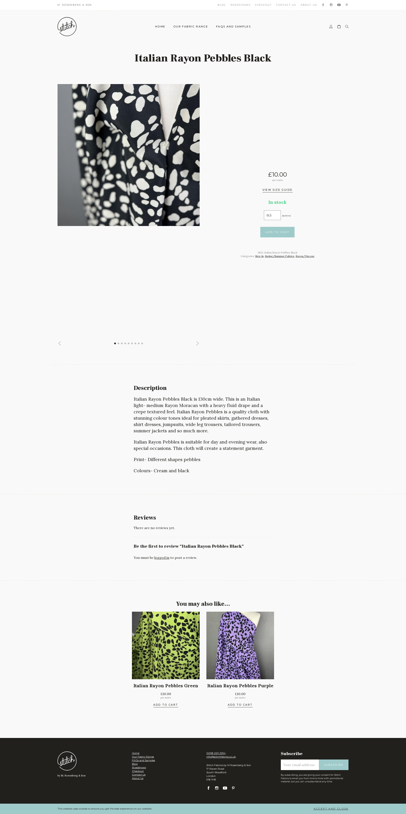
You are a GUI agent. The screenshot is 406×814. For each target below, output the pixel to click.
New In (259, 256)
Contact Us (286, 4)
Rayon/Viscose (305, 256)
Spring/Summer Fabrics (279, 256)
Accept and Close (331, 808)
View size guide (277, 190)
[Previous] (60, 343)
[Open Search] (346, 27)
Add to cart (277, 232)
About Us (309, 4)
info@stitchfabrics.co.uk (221, 756)
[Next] (197, 343)
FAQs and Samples (233, 26)
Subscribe (333, 764)
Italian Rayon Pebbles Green (165, 686)
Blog (222, 4)
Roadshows (240, 4)
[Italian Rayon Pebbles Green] (166, 645)
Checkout (263, 4)
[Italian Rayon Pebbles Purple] (240, 645)
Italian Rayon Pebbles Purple (240, 686)
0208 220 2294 (216, 753)
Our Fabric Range (190, 26)
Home (160, 26)
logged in (161, 557)
